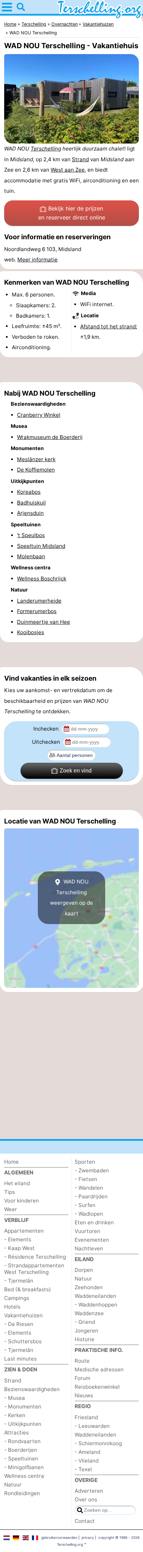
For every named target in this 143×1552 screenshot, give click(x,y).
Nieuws (84, 1395)
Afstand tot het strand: (108, 326)
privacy (88, 1537)
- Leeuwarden (92, 1426)
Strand (80, 159)
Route (82, 1360)
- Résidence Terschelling (35, 1256)
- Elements (17, 1239)
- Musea (14, 1398)
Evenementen (92, 1239)
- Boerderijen (20, 1450)
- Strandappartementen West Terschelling (34, 1268)
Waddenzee (89, 1313)
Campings (16, 1298)
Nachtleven (89, 1248)
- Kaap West (19, 1248)
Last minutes (20, 1358)
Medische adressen (99, 1369)
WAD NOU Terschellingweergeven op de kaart (71, 897)
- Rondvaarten (22, 1441)
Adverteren (89, 1491)
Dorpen (84, 1270)
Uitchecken (46, 742)
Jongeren (86, 1330)
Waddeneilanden (95, 1296)
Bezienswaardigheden (32, 1389)
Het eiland (17, 1183)
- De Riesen (18, 1324)
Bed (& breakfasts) (27, 1289)
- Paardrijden (91, 1196)
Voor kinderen (21, 1200)
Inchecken (46, 728)
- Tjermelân (18, 1280)
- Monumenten (22, 1406)
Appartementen (24, 1230)
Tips (9, 1192)
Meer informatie (37, 259)
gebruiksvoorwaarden (59, 1537)
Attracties (16, 1432)
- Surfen (85, 1205)
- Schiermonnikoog (98, 1443)
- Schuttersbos (23, 1341)
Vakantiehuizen (23, 1315)
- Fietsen (86, 1179)
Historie (84, 1339)
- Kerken (14, 1415)
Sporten (85, 1161)
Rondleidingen (22, 1493)
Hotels (12, 1306)
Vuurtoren (87, 1231)
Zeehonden (89, 1287)
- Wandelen (89, 1187)
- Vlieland (87, 1460)
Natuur (13, 1484)
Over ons (86, 1499)
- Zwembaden (92, 1170)
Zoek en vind (76, 771)
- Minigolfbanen (24, 1467)
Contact (85, 1521)
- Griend (85, 1322)
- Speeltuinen (21, 1458)
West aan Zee (68, 169)
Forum (82, 1378)
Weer (10, 1209)
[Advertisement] (71, 369)
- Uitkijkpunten (22, 1424)
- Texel (83, 1469)
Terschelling (46, 148)
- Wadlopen (89, 1213)
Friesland (86, 1417)
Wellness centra (24, 1476)
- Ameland (87, 1452)
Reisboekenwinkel (97, 1386)
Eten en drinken (94, 1222)
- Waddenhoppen (96, 1304)
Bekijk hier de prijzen (71, 213)
